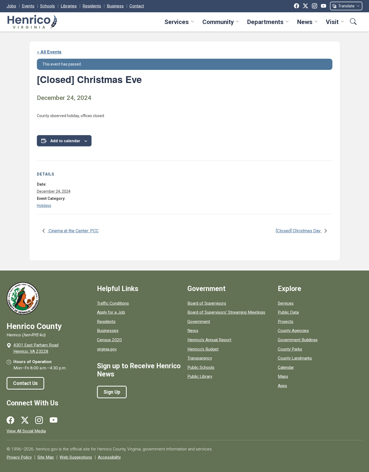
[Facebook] (296, 6)
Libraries (69, 6)
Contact (136, 6)
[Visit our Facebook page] (10, 420)
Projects (285, 321)
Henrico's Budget (203, 349)
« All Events (49, 52)
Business (115, 6)
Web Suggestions (76, 457)
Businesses (108, 330)
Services (176, 21)
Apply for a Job (111, 312)
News (304, 21)
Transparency (199, 358)
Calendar (286, 367)
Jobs (11, 6)
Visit (332, 21)
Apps (282, 385)
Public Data (288, 312)
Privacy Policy (19, 457)
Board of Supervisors (206, 303)
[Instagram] (314, 6)
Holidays (44, 205)
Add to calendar (65, 140)
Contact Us (25, 383)
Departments (265, 21)
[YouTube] (323, 6)
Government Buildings (298, 339)
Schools (47, 6)
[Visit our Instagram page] (39, 420)
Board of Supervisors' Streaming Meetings (226, 312)
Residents (91, 6)
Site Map (45, 457)
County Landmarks (295, 358)
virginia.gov (107, 349)
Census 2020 (109, 339)
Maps (283, 376)
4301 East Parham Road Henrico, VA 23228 (35, 348)
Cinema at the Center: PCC (73, 230)
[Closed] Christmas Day (299, 230)
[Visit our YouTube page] (53, 420)
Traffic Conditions (113, 303)
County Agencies (293, 330)
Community (218, 21)
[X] (305, 6)
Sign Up (112, 392)
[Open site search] (353, 21)
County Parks (290, 349)
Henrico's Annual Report (209, 339)
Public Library (199, 376)
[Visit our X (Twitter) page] (25, 420)
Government (198, 321)
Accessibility (109, 457)
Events (28, 6)
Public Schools (200, 367)
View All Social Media (26, 431)
